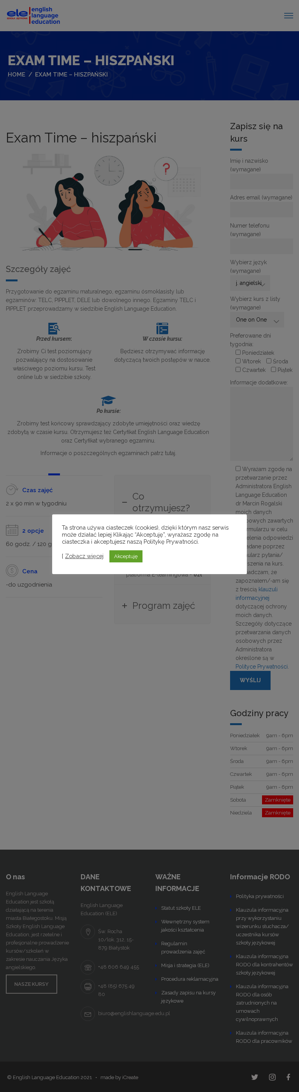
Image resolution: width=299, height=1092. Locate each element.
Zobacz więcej (84, 556)
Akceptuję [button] (126, 556)
